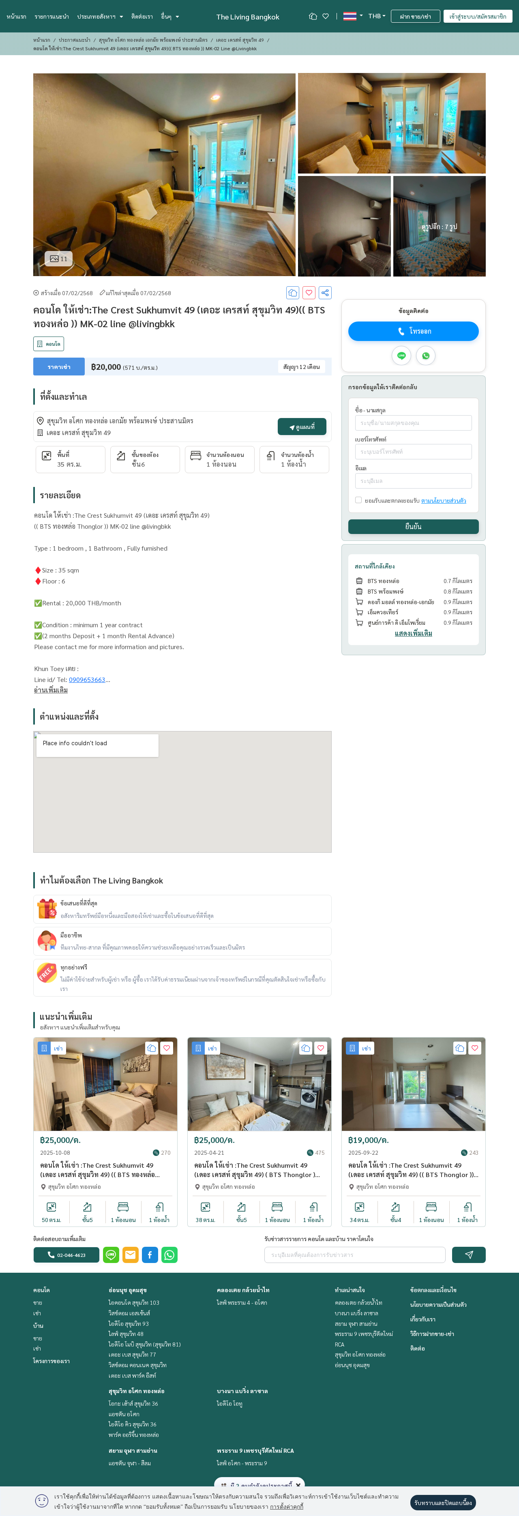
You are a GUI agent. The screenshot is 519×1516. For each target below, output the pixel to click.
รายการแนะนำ (51, 16)
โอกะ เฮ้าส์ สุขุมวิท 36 (133, 1403)
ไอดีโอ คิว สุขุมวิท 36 (133, 1424)
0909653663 (87, 679)
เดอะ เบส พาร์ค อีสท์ (132, 1375)
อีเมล (361, 468)
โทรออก (420, 331)
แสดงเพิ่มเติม (413, 633)
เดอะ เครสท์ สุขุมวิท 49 (240, 39)
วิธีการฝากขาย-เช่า (432, 1333)
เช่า (37, 1313)
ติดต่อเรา (142, 16)
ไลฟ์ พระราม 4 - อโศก (242, 1302)
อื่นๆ (166, 16)
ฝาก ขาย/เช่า (415, 16)
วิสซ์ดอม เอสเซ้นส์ (129, 1313)
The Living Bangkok (247, 16)
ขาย (37, 1302)
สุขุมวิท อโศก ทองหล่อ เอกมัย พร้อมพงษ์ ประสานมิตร (153, 39)
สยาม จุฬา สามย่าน (133, 1450)
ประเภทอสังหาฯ (96, 16)
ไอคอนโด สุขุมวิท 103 (134, 1302)
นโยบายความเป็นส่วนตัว (438, 1304)
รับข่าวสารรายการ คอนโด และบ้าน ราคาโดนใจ (318, 1238)
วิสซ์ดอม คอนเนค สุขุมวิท (138, 1364)
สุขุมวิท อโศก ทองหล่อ (137, 1390)
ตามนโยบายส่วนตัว (443, 500)
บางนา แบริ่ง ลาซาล (242, 1390)
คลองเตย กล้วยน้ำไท (243, 1289)
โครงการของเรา (51, 1360)
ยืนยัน (413, 527)
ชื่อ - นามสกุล (370, 410)
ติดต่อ (417, 1348)
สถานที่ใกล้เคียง (375, 566)
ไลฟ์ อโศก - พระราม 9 (242, 1463)
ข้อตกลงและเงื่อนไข (433, 1289)
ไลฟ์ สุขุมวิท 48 (126, 1333)
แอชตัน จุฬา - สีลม (130, 1463)
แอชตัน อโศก (124, 1413)
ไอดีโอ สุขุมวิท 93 (129, 1323)
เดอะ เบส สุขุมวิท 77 (132, 1354)
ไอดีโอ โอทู (229, 1403)
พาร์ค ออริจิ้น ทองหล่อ (134, 1434)
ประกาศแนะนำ (74, 39)
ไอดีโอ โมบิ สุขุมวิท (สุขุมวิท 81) (145, 1344)
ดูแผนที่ (305, 426)
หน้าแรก (16, 16)
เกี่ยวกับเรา (422, 1319)
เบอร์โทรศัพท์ (370, 439)
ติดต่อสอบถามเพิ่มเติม (59, 1238)
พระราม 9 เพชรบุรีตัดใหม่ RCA (255, 1450)
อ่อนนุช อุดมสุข (128, 1289)
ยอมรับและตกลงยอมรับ (392, 500)
